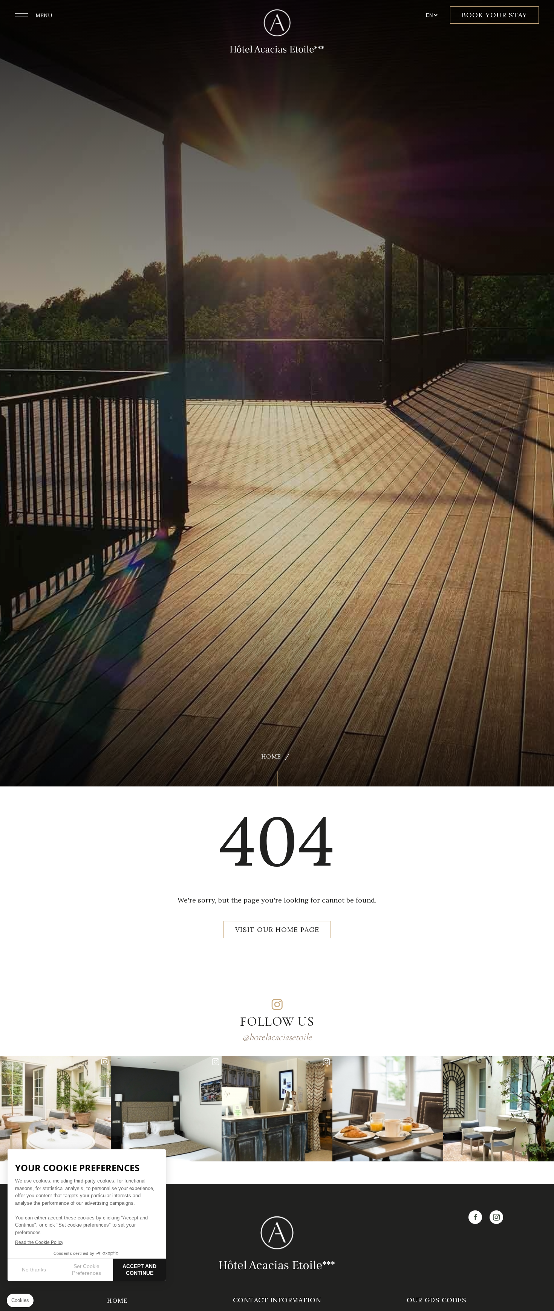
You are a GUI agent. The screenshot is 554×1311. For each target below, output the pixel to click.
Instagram (496, 1217)
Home (271, 756)
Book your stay (494, 15)
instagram (277, 1004)
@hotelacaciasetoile (277, 1037)
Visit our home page (277, 929)
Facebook (475, 1217)
